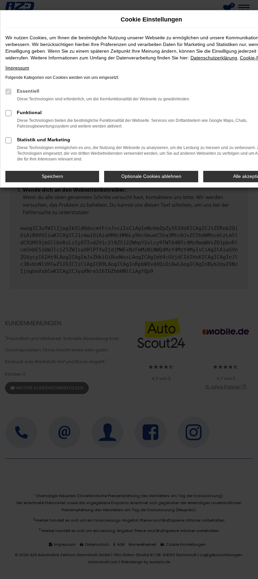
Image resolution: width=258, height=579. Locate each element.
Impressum (17, 67)
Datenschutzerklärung (213, 57)
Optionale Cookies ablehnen (151, 176)
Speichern (52, 176)
